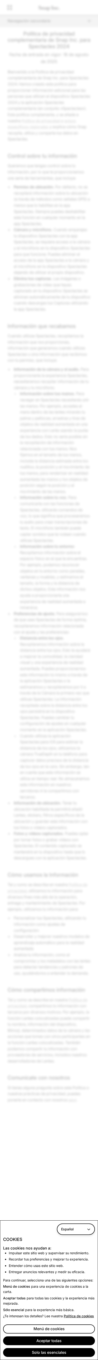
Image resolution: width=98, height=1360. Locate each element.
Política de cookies (79, 1316)
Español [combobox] (67, 1229)
